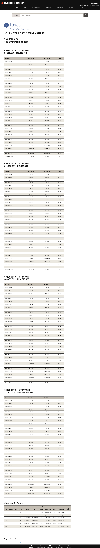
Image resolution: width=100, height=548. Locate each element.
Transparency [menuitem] (36, 7)
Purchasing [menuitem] (60, 7)
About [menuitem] (82, 7)
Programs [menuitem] (72, 7)
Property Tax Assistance (19, 29)
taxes (14, 25)
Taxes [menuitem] (24, 7)
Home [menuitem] (16, 7)
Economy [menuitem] (48, 7)
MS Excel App (18, 542)
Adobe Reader (10, 542)
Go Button (86, 15)
